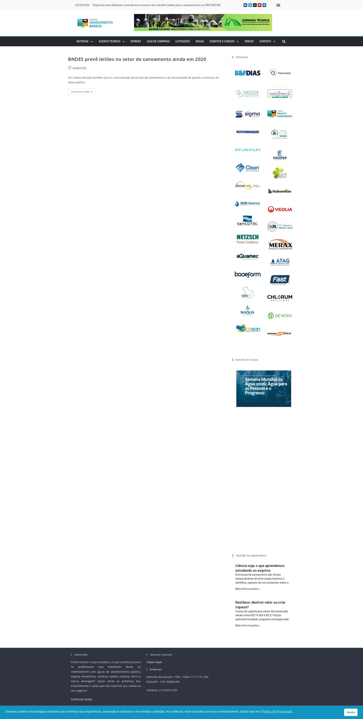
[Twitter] (250, 5)
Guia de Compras (158, 41)
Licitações (182, 41)
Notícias (82, 41)
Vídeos (249, 41)
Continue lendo (83, 90)
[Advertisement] (263, 485)
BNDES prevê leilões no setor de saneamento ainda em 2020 (137, 59)
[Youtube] (259, 5)
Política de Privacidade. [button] (277, 711)
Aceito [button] (351, 712)
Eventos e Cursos (222, 41)
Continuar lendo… (82, 699)
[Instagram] (255, 5)
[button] (278, 5)
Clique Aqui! (154, 662)
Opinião (135, 41)
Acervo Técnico (109, 41)
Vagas (199, 41)
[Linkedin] (264, 5)
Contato (265, 41)
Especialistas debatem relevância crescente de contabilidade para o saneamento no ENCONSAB (156, 5)
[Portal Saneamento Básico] (95, 23)
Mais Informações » (247, 588)
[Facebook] (245, 5)
